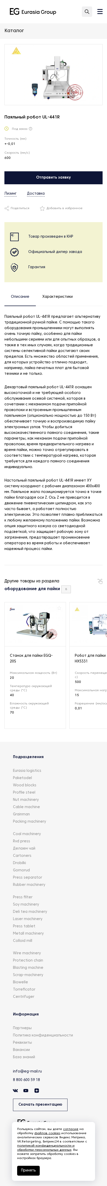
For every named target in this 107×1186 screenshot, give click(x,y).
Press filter (22, 897)
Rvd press (21, 841)
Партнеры (22, 1028)
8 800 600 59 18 (26, 1080)
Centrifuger (23, 997)
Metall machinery (28, 933)
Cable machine (26, 807)
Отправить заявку (53, 177)
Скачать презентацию (40, 1104)
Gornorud (21, 870)
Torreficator (24, 989)
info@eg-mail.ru (27, 1071)
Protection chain (28, 960)
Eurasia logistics (27, 771)
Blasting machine (28, 968)
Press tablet (24, 926)
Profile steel (24, 792)
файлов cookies (47, 1133)
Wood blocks (24, 785)
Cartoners (22, 856)
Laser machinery (27, 919)
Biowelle (20, 982)
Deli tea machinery (30, 912)
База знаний (24, 1057)
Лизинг (10, 193)
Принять (28, 1170)
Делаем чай (24, 848)
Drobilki (19, 863)
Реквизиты (22, 1042)
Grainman (21, 814)
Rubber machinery (29, 885)
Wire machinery (27, 953)
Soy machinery (26, 904)
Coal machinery (27, 834)
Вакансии (21, 1050)
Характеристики (57, 297)
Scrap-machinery (28, 975)
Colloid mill (22, 941)
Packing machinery (29, 821)
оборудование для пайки (32, 589)
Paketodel (22, 778)
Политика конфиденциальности (43, 1035)
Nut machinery (26, 800)
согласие (70, 1129)
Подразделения (28, 757)
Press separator (27, 877)
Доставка (36, 193)
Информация (26, 1014)
